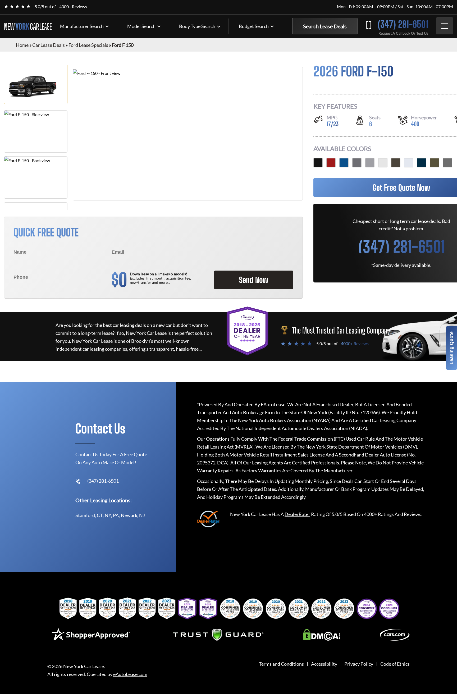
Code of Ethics (395, 664)
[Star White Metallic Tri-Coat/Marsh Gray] (382, 162)
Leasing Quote (451, 347)
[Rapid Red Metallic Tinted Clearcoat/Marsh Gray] (331, 162)
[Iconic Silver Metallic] (369, 162)
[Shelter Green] (434, 162)
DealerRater (297, 514)
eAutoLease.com (130, 674)
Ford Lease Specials (88, 45)
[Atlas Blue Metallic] (344, 162)
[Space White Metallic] (408, 162)
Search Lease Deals (325, 26)
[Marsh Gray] (395, 162)
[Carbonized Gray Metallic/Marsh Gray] (447, 162)
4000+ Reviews (73, 6)
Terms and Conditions (281, 664)
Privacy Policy (358, 664)
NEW (28, 26)
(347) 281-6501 (403, 24)
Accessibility (324, 664)
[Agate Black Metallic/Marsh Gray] (318, 162)
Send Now (253, 280)
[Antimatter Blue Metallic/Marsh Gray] (421, 162)
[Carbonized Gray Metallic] (357, 162)
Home (22, 45)
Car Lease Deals (48, 45)
